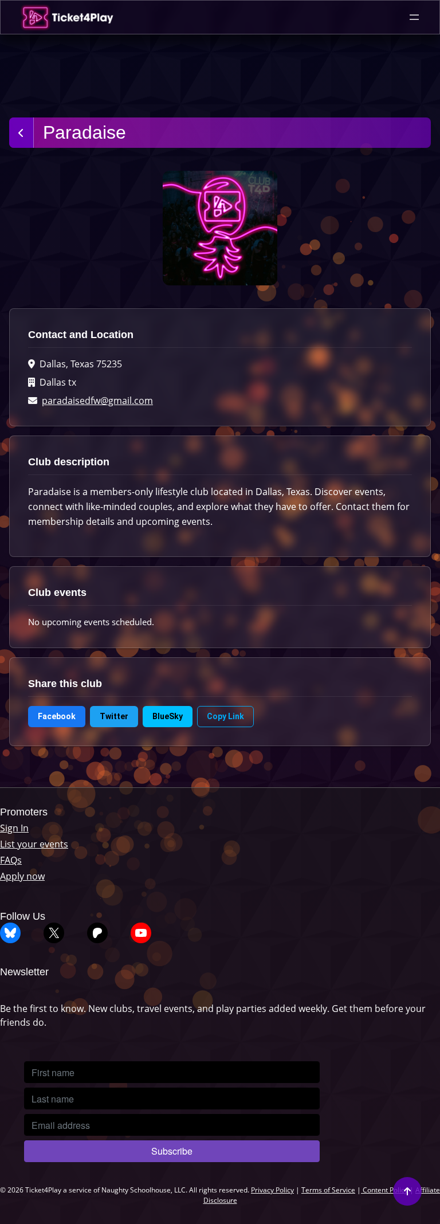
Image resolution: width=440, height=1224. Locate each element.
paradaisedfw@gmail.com (97, 400)
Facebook (57, 716)
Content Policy (384, 1190)
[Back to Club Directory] (21, 132)
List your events (34, 844)
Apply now (22, 876)
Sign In (14, 828)
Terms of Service (328, 1190)
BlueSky (167, 716)
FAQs (11, 860)
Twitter (114, 716)
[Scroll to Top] (407, 1191)
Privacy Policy (272, 1190)
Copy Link (225, 716)
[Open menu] (414, 17)
